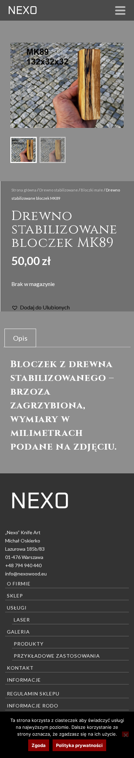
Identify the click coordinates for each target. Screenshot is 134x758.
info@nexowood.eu (26, 573)
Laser (22, 620)
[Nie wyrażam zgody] (125, 734)
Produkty (29, 644)
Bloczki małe (92, 190)
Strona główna (23, 190)
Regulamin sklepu (33, 693)
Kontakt (20, 668)
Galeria (18, 632)
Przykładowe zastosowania (57, 656)
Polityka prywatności (79, 745)
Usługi (17, 608)
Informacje (24, 680)
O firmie (19, 583)
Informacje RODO (32, 705)
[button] (40, 307)
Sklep (15, 595)
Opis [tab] (20, 338)
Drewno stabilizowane (58, 190)
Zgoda (39, 745)
